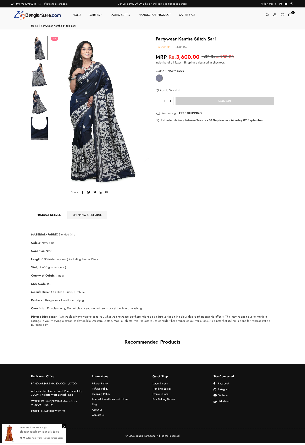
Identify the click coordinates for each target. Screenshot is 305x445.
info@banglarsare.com (54, 4)
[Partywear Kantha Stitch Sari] (39, 48)
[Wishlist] (282, 14)
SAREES (94, 15)
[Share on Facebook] (82, 192)
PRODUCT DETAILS (49, 215)
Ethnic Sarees (160, 394)
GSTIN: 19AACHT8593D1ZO (48, 411)
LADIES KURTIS (120, 15)
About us (97, 410)
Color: (170, 71)
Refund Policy (100, 389)
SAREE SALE (187, 15)
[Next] (143, 110)
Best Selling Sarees (163, 399)
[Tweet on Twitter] (88, 192)
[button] (290, 14)
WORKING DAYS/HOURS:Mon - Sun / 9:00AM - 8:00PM (54, 403)
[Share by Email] (107, 192)
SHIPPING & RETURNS (87, 215)
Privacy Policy (100, 383)
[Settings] (275, 14)
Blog (94, 404)
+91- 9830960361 (25, 4)
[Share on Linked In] (100, 192)
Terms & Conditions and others (110, 399)
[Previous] (55, 110)
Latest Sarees (160, 383)
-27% (54, 38)
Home (34, 26)
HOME (77, 15)
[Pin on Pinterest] (94, 192)
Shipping (189, 62)
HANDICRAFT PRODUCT (155, 15)
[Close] (64, 426)
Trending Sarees (161, 389)
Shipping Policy (101, 394)
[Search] (267, 14)
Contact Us (98, 415)
